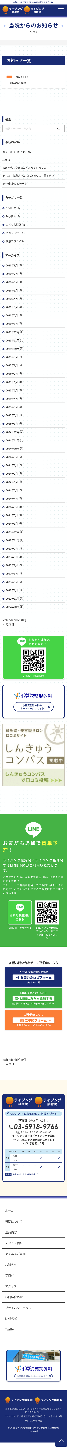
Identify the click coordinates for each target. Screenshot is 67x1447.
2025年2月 (12, 415)
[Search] (58, 128)
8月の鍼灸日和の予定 (14, 183)
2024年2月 (12, 515)
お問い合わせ (14, 1297)
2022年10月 (12, 607)
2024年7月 (12, 473)
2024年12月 (12, 432)
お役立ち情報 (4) (15, 224)
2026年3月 (12, 307)
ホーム (9, 1210)
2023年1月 (12, 590)
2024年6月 (12, 482)
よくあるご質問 (15, 1254)
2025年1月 (12, 423)
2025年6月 (12, 382)
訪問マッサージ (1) (16, 233)
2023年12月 (12, 532)
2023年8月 (12, 557)
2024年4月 (12, 498)
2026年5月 (12, 290)
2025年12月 (12, 332)
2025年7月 (12, 373)
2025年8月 (12, 365)
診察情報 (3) (13, 216)
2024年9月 (12, 457)
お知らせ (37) (13, 208)
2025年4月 (12, 398)
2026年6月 (12, 282)
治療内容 (11, 1232)
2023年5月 (12, 582)
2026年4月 (12, 299)
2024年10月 (12, 448)
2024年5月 (12, 490)
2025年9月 (12, 357)
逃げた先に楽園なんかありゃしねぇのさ (25, 167)
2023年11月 (12, 540)
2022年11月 (12, 598)
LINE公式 (11, 1318)
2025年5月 (12, 390)
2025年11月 (12, 340)
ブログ (9, 1275)
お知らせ (11, 1264)
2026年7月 (12, 273)
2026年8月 (12, 265)
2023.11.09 (22, 77)
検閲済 (6, 159)
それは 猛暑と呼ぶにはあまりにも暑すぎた (28, 175)
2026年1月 (12, 323)
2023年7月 (12, 565)
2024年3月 (12, 507)
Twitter (10, 1329)
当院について (14, 1221)
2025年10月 (12, 348)
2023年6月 (12, 573)
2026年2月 (12, 315)
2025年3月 (12, 407)
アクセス (11, 1286)
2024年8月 (12, 465)
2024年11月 (12, 440)
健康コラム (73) (15, 241)
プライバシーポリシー (19, 1308)
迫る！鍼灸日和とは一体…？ (19, 152)
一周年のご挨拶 (16, 83)
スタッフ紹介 (14, 1243)
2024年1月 (12, 523)
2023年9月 (12, 548)
